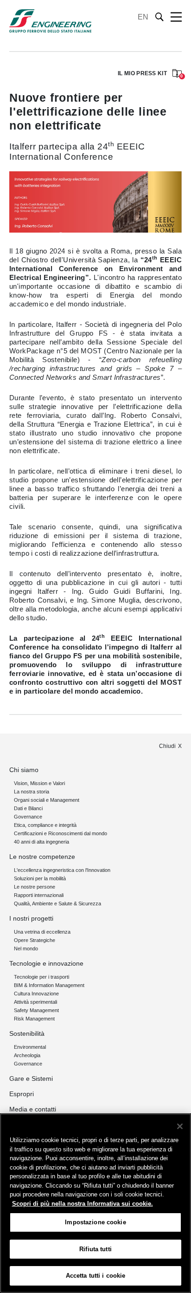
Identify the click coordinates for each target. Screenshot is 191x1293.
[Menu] (176, 17)
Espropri (21, 1094)
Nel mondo (26, 948)
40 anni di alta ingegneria (41, 842)
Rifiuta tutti (95, 1249)
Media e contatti (32, 1109)
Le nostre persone (34, 887)
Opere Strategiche (34, 940)
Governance (28, 816)
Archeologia (27, 1055)
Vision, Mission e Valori (39, 783)
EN (143, 17)
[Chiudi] (180, 1126)
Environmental (30, 1047)
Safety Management (36, 1010)
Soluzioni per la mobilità (40, 878)
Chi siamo (23, 769)
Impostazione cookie (95, 1222)
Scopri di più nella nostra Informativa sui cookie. (82, 1203)
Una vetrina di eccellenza (42, 932)
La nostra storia (31, 791)
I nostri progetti (31, 918)
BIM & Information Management (49, 985)
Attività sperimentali (35, 1002)
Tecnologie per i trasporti (41, 977)
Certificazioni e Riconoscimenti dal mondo (60, 833)
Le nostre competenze (42, 856)
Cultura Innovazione (36, 993)
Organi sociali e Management (46, 800)
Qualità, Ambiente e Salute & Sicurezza (57, 903)
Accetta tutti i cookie (96, 1275)
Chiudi (167, 746)
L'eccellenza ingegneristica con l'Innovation (62, 870)
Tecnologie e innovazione (46, 963)
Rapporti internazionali (39, 895)
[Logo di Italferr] (50, 20)
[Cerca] (159, 17)
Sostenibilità (27, 1033)
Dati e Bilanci (28, 808)
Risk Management (34, 1018)
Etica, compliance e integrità (45, 825)
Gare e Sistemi (31, 1078)
